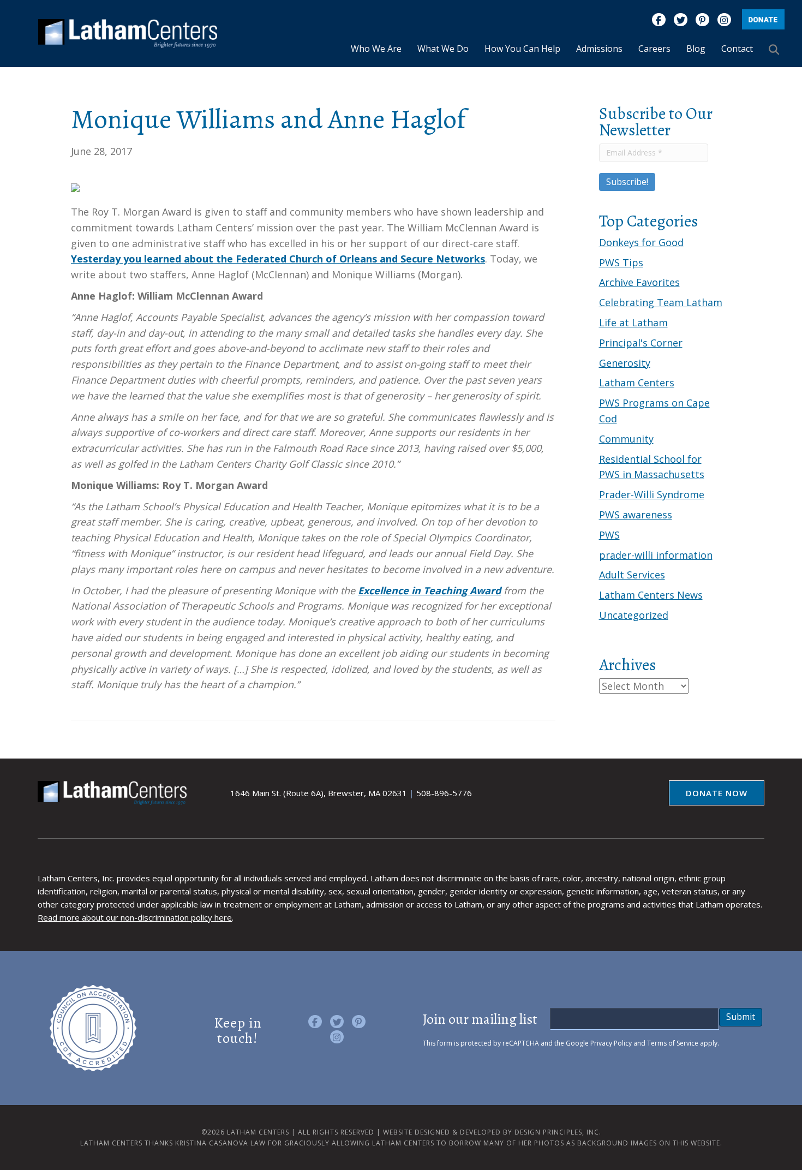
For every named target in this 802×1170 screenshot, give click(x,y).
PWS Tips (621, 262)
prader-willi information (656, 555)
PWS (609, 534)
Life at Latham (633, 322)
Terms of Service (672, 1043)
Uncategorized (633, 615)
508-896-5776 (444, 792)
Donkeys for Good (641, 242)
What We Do (443, 49)
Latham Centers (636, 382)
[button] (776, 49)
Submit (740, 1017)
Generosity (624, 362)
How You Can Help (522, 49)
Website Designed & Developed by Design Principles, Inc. (492, 1132)
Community (626, 438)
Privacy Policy (611, 1043)
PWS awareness (635, 514)
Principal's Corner (641, 342)
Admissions (599, 49)
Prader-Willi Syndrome (651, 494)
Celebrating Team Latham (660, 302)
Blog (695, 49)
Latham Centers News (651, 594)
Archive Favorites (639, 282)
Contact (737, 49)
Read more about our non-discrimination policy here (135, 917)
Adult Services (632, 574)
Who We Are (376, 49)
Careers (654, 49)
